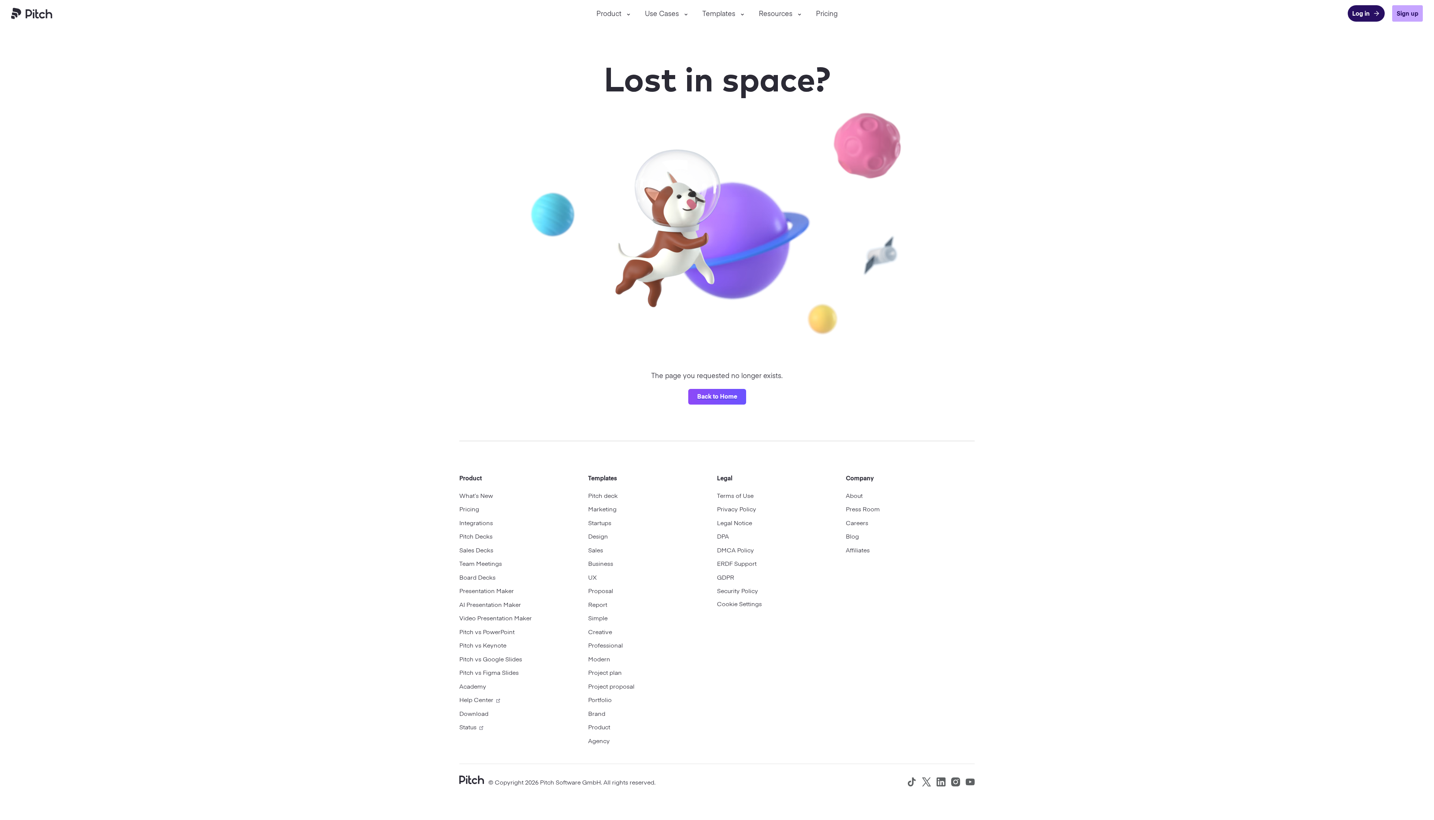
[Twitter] (926, 781)
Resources (775, 13)
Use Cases (662, 13)
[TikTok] (911, 781)
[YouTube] (970, 781)
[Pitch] (471, 779)
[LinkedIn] (941, 781)
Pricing (827, 13)
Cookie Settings (739, 603)
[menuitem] (613, 13)
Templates (718, 13)
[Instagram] (955, 781)
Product (608, 13)
